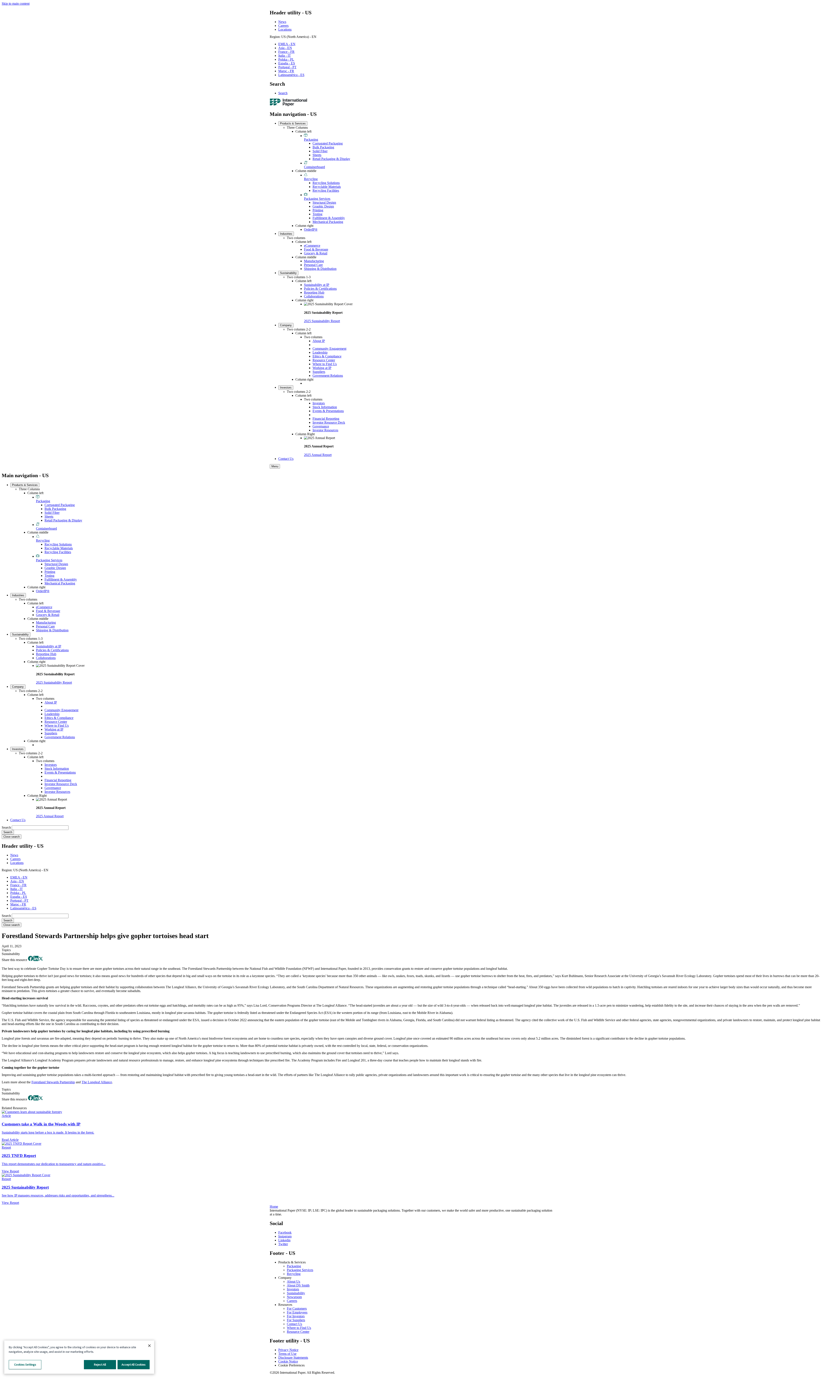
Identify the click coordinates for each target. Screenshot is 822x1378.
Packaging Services (300, 1270)
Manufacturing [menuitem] (314, 261)
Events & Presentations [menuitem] (328, 411)
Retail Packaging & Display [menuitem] (331, 159)
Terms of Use (287, 1354)
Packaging (294, 1266)
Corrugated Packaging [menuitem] (328, 143)
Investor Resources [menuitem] (325, 430)
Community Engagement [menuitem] (329, 348)
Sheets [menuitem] (317, 155)
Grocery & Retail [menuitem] (315, 253)
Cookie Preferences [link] (291, 1365)
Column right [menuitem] (304, 225)
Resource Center (298, 1331)
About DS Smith (298, 1285)
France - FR (286, 52)
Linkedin (284, 1240)
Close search (11, 836)
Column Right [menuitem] (305, 434)
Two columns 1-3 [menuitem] (299, 277)
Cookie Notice (288, 1361)
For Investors (296, 1316)
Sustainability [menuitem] (288, 273)
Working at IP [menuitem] (322, 368)
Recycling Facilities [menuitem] (326, 190)
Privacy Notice (288, 1350)
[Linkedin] (36, 960)
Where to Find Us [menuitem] (325, 364)
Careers (283, 25)
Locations (285, 29)
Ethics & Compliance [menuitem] (327, 356)
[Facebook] (30, 960)
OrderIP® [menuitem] (310, 229)
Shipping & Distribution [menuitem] (320, 269)
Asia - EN (285, 48)
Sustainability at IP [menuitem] (316, 285)
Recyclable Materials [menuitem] (327, 186)
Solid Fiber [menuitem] (320, 151)
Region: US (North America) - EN (293, 37)
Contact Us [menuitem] (285, 458)
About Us (293, 1281)
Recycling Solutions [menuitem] (326, 183)
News (282, 22)
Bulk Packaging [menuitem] (323, 147)
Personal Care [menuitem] (313, 265)
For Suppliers (296, 1320)
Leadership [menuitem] (320, 352)
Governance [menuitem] (321, 426)
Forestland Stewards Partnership (53, 1082)
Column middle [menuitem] (305, 171)
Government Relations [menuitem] (328, 375)
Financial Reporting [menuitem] (326, 418)
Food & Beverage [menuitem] (316, 249)
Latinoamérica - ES (291, 75)
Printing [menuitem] (318, 210)
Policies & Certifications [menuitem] (320, 288)
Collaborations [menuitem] (314, 296)
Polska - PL (286, 59)
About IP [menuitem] (319, 341)
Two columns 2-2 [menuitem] (299, 329)
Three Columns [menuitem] (297, 127)
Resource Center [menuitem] (324, 360)
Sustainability (296, 1293)
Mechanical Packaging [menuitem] (328, 222)
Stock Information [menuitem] (325, 407)
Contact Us (294, 1324)
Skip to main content (16, 3)
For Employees (297, 1312)
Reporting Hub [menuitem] (314, 292)
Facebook (285, 1232)
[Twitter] (41, 960)
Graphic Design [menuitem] (323, 206)
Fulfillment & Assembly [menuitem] (329, 218)
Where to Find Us (299, 1328)
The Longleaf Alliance (97, 1082)
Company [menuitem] (286, 325)
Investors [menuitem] (286, 387)
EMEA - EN (286, 44)
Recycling (294, 1274)
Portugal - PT (287, 67)
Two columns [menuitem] (296, 238)
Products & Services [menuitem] (293, 123)
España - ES (286, 63)
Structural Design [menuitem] (324, 202)
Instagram (285, 1236)
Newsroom (294, 1297)
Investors (293, 1289)
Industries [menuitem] (286, 233)
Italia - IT (284, 55)
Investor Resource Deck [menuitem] (329, 422)
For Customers (297, 1308)
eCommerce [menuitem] (312, 245)
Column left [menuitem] (303, 131)
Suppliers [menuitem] (319, 372)
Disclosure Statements (293, 1357)
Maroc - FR (286, 71)
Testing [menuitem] (317, 214)
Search (282, 93)
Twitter (283, 1244)
